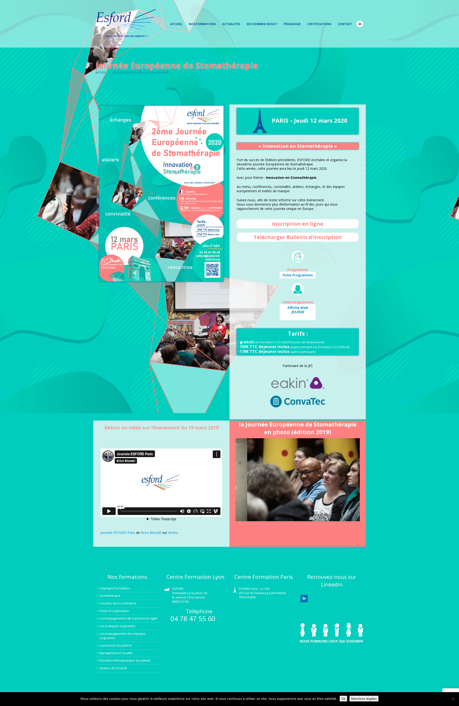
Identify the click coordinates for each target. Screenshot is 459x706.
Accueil (176, 24)
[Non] (453, 699)
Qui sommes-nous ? (261, 24)
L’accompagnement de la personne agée (128, 618)
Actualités (231, 24)
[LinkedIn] (359, 24)
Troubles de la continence (118, 603)
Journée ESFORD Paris (117, 532)
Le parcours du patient (115, 645)
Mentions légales (364, 699)
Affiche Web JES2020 (297, 309)
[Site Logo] (125, 23)
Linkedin (304, 598)
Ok (343, 699)
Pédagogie (292, 24)
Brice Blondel (151, 532)
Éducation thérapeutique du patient (124, 660)
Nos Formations (202, 24)
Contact (345, 24)
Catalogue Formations (114, 588)
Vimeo (173, 532)
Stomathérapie (109, 596)
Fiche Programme (298, 275)
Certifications (319, 24)
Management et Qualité (116, 653)
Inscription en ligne (297, 223)
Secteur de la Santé (113, 668)
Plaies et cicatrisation (114, 611)
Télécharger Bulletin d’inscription (298, 237)
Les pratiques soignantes (117, 626)
